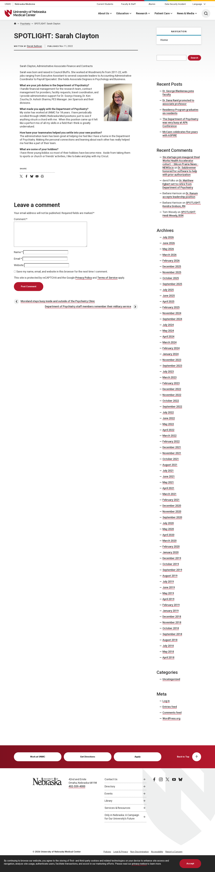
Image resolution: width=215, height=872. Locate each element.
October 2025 (170, 278)
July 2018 (168, 645)
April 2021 (168, 488)
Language (197, 4)
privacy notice (139, 863)
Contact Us (111, 779)
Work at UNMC (37, 756)
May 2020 (168, 528)
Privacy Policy (83, 277)
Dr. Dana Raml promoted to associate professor (178, 102)
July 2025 (168, 289)
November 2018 (171, 622)
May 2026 (168, 248)
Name (18, 252)
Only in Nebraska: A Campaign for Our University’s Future (122, 816)
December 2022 (171, 389)
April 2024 (168, 336)
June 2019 (168, 587)
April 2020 (168, 534)
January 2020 (170, 552)
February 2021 (171, 499)
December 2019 (171, 558)
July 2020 (168, 523)
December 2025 (171, 266)
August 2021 (169, 464)
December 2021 (171, 447)
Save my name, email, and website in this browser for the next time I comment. (62, 271)
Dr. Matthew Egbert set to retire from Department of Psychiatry (177, 184)
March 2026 (169, 254)
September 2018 (172, 634)
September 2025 (172, 283)
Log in (166, 700)
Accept (190, 863)
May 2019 (168, 593)
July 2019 (168, 581)
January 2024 (170, 354)
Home (164, 39)
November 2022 (171, 394)
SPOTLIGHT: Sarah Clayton (47, 23)
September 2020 (172, 517)
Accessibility (157, 851)
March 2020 (169, 540)
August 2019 (169, 575)
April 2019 (168, 599)
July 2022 (168, 412)
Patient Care (162, 13)
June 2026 (168, 243)
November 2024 (171, 313)
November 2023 (171, 359)
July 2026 (168, 237)
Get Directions (87, 756)
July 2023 (168, 371)
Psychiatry (25, 23)
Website (19, 265)
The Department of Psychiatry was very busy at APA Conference (180, 122)
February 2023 (171, 383)
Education (122, 13)
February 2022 (171, 441)
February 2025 (171, 307)
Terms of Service (107, 277)
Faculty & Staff (128, 4)
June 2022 (168, 418)
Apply (138, 756)
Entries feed (169, 706)
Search (194, 57)
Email (18, 258)
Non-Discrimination (139, 851)
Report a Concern (173, 851)
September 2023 (172, 365)
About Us (103, 13)
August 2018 (169, 639)
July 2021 (168, 470)
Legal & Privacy (120, 851)
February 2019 (171, 604)
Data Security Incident (175, 4)
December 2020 (171, 505)
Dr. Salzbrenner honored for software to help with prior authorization (179, 171)
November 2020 (171, 511)
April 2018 (168, 657)
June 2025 (168, 295)
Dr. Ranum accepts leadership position (180, 195)
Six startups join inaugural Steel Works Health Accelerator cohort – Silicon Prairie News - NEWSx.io (181, 162)
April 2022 (168, 429)
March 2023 (169, 377)
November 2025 (171, 272)
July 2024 (168, 324)
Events (109, 793)
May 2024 (168, 330)
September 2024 (172, 318)
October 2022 (170, 400)
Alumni (152, 4)
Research (141, 13)
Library (108, 800)
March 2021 (169, 493)
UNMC (8, 4)
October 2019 (170, 564)
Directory (110, 786)
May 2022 (168, 424)
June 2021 (168, 476)
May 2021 (168, 482)
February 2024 (171, 348)
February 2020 (171, 546)
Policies (107, 851)
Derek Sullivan (34, 46)
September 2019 (172, 569)
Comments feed (172, 712)
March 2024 (169, 342)
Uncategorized (171, 679)
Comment (20, 219)
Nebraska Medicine (25, 4)
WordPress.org (171, 718)
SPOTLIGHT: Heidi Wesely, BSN (179, 213)
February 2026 (171, 260)
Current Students (105, 4)
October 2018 (170, 628)
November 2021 (171, 453)
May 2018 (168, 651)
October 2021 (170, 458)
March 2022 (169, 435)
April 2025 (168, 301)
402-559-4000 (77, 786)
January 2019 (170, 610)
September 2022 (172, 406)
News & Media (185, 13)
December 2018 (171, 616)
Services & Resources (117, 807)
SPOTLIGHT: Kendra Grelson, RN (181, 204)
